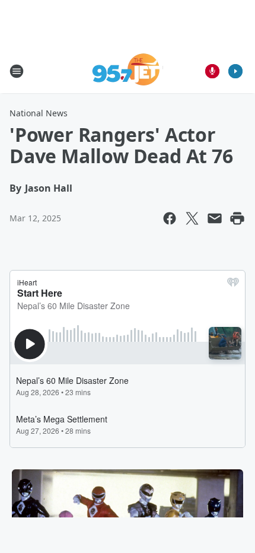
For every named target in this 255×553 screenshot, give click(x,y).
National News (38, 113)
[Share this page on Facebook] (169, 218)
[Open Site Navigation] (16, 71)
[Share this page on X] (192, 218)
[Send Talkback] (212, 71)
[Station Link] (127, 71)
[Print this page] (237, 218)
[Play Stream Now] (235, 71)
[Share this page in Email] (214, 218)
